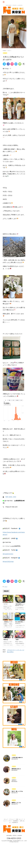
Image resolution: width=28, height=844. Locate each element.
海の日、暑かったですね (17, 791)
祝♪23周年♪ (10, 652)
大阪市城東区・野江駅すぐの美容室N (14, 835)
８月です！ (14, 780)
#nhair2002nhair (8, 561)
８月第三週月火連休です (17, 757)
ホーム (5, 819)
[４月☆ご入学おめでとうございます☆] (16, 64)
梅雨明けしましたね (16, 802)
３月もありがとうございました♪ (15, 650)
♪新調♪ (17, 639)
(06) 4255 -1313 (10, 497)
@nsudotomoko (8, 554)
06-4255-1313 (14, 838)
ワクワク (6, 604)
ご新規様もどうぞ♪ (8, 621)
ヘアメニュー (11, 819)
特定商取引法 (15, 822)
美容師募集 (15, 820)
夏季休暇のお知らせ (16, 768)
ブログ (5, 586)
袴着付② (6, 639)
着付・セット (19, 819)
